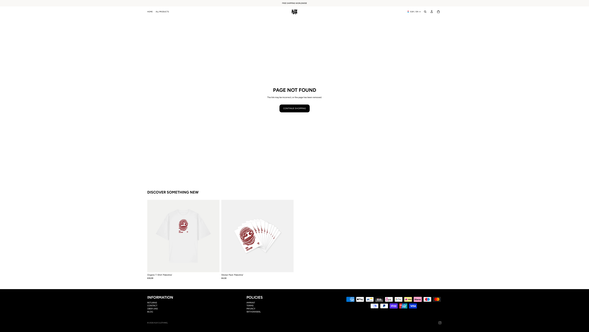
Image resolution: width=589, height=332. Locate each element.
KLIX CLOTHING (160, 323)
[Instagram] (440, 323)
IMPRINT (250, 302)
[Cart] (438, 11)
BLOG (150, 311)
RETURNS (152, 302)
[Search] (425, 11)
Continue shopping (294, 108)
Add (291, 267)
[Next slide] (214, 236)
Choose (217, 267)
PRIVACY (250, 308)
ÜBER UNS (152, 308)
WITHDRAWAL (253, 311)
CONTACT (152, 305)
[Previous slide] (151, 236)
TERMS (250, 305)
